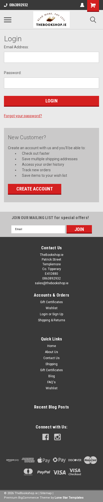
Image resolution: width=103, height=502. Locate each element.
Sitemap (46, 493)
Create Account (34, 189)
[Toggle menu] (7, 19)
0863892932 (18, 5)
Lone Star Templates (69, 497)
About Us (51, 352)
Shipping (51, 364)
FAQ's (51, 382)
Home (51, 346)
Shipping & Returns (51, 320)
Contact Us (51, 358)
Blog (51, 376)
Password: (12, 73)
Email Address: (16, 47)
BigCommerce (28, 497)
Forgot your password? (23, 116)
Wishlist (52, 308)
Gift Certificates (51, 302)
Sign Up (57, 314)
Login (44, 314)
